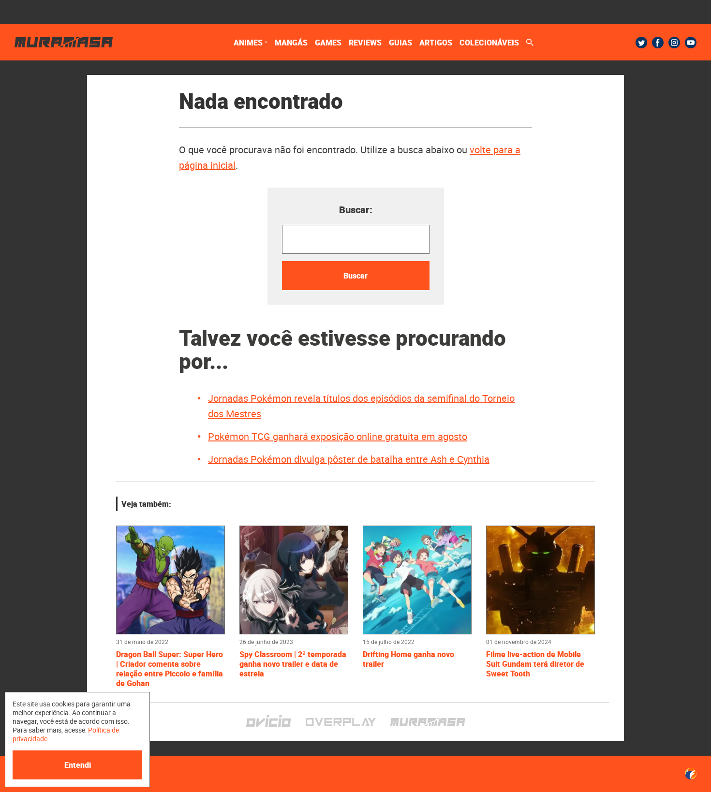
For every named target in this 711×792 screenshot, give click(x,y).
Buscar (355, 275)
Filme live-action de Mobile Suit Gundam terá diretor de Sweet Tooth (535, 663)
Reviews (365, 42)
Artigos (435, 42)
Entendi (77, 765)
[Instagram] (674, 42)
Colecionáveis (489, 42)
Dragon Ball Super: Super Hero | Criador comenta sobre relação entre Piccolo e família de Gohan (169, 668)
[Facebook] (658, 42)
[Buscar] (529, 42)
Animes (248, 42)
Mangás (291, 42)
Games (328, 42)
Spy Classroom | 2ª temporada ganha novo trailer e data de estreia (292, 663)
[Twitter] (641, 42)
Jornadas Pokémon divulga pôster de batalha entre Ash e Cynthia (348, 459)
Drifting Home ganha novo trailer (408, 659)
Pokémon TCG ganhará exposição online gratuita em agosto (337, 436)
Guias (400, 42)
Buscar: (355, 209)
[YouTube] (690, 42)
